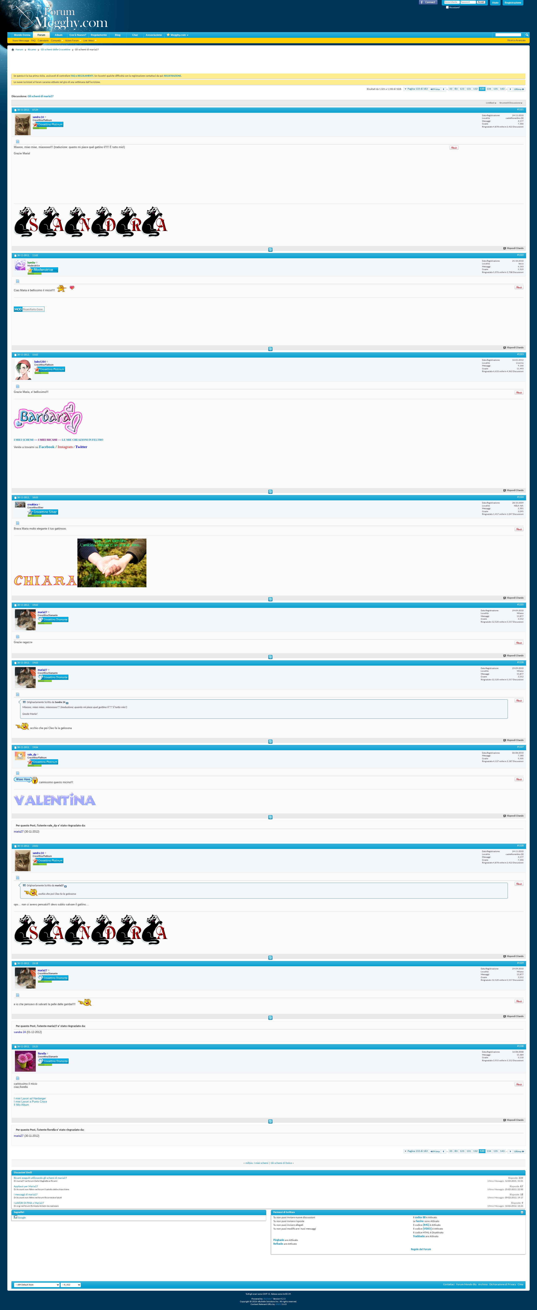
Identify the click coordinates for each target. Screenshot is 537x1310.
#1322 (520, 255)
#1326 (520, 662)
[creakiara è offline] (20, 504)
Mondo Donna (22, 35)
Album (59, 35)
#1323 (520, 354)
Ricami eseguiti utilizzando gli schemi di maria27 (40, 1178)
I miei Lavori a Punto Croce (30, 1101)
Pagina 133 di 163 (418, 89)
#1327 (520, 747)
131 (469, 89)
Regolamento (99, 35)
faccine (420, 1221)
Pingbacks (278, 1240)
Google (22, 1217)
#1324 (520, 497)
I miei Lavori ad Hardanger (30, 1098)
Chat (135, 35)
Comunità (56, 40)
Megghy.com (178, 35)
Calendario (43, 40)
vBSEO (278, 1304)
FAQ (33, 40)
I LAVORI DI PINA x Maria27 (29, 1203)
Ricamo (32, 49)
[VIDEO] (427, 1228)
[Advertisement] (88, 61)
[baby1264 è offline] (23, 369)
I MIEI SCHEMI (24, 439)
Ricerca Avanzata (516, 40)
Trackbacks (419, 1236)
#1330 (520, 1046)
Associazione (154, 35)
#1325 (520, 604)
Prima (436, 89)
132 (475, 89)
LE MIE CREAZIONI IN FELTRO (82, 439)
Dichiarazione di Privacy (502, 1284)
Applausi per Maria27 (26, 1186)
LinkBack (490, 103)
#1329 (520, 963)
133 (482, 89)
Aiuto (495, 2)
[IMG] (426, 1225)
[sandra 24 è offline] (23, 124)
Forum (41, 35)
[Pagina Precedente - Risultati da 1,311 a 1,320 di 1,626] (443, 89)
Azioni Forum (72, 40)
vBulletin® (268, 1299)
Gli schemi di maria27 (40, 96)
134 (489, 89)
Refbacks (278, 1244)
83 (456, 89)
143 (502, 89)
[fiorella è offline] (25, 1061)
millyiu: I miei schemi (256, 1163)
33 (450, 89)
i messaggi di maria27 (26, 1194)
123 (462, 89)
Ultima (517, 89)
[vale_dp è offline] (20, 756)
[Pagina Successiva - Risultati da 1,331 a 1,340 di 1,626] (510, 89)
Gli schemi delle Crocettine (55, 49)
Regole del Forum (421, 1249)
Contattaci (449, 1284)
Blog (117, 35)
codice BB (420, 1217)
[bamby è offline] (20, 265)
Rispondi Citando (515, 248)
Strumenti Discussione (509, 103)
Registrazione (513, 2)
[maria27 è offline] (25, 619)
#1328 (520, 845)
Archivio (483, 1284)
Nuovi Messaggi (21, 40)
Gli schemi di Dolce (281, 1163)
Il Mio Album (21, 1104)
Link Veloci (88, 40)
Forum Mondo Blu (466, 1284)
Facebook (47, 447)
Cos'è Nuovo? (77, 35)
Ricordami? (454, 7)
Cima (520, 1284)
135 (495, 89)
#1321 (520, 109)
